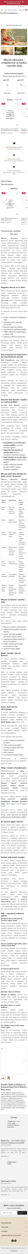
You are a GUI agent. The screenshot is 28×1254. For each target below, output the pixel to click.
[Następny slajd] (27, 25)
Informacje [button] (5, 1227)
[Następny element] (24, 86)
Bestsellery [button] (14, 188)
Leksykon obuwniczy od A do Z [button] (11, 1235)
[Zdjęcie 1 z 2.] (3, 1077)
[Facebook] (13, 1241)
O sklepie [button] (4, 1231)
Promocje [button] (18, 99)
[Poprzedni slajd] (1, 25)
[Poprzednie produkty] (3, 113)
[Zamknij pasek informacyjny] (26, 2)
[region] (14, 87)
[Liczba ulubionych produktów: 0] (23, 10)
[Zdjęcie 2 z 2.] (8, 1077)
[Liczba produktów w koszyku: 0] (25, 10)
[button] (24, 1061)
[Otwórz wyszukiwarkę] (20, 10)
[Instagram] (15, 1241)
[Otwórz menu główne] (2, 10)
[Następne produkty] (24, 113)
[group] (14, 17)
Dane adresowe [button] (6, 1223)
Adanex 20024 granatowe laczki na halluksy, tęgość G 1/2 (9, 219)
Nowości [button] (10, 99)
